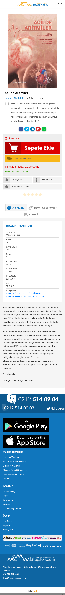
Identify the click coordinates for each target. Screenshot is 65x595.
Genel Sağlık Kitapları (31, 293)
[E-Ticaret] (32, 591)
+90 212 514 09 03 (11, 574)
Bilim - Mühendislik (21, 296)
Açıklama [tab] (18, 207)
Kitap (8, 293)
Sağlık (15, 293)
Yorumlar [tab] (35, 214)
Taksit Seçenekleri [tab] (45, 207)
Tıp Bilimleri (38, 296)
